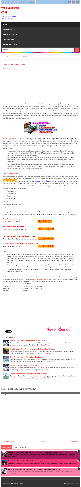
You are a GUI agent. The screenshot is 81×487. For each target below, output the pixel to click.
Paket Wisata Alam (9, 35)
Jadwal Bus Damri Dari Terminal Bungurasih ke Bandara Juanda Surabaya (34, 452)
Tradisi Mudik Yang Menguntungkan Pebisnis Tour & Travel (32, 349)
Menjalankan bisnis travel (14, 139)
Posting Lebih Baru (8, 441)
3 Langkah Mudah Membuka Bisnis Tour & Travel (28, 373)
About (4, 2)
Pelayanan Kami (8, 29)
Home (6, 24)
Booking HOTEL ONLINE (10, 45)
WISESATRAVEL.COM (44, 279)
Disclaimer (31, 2)
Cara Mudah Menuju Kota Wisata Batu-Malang (24, 461)
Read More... (45, 345)
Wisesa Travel (74, 483)
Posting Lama (74, 441)
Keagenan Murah (8, 40)
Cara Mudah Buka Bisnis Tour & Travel (24, 365)
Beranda (42, 441)
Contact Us (11, 2)
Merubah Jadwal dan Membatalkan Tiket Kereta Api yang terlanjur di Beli (34, 469)
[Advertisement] (40, 86)
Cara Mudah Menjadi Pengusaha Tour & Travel (27, 340)
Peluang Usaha (10, 68)
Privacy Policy (21, 2)
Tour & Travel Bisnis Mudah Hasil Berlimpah (26, 357)
